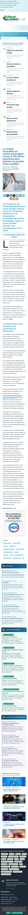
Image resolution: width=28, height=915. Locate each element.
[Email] (14, 198)
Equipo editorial (13, 897)
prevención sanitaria (6, 874)
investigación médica (13, 856)
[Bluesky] (20, 195)
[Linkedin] (10, 195)
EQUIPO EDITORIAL (12, 1)
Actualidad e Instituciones (13, 34)
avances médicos (16, 543)
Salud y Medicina (14, 169)
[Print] (10, 198)
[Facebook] (4, 195)
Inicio (3, 34)
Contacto (16, 899)
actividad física (18, 861)
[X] (7, 195)
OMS (21, 864)
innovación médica (20, 549)
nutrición (24, 854)
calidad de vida (12, 546)
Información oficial (19, 643)
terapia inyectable (7, 558)
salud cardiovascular (14, 869)
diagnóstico (22, 866)
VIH (23, 558)
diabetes (3, 859)
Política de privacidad (17, 912)
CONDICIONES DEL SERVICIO (6, 7)
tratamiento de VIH (16, 558)
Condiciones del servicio (6, 903)
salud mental (22, 856)
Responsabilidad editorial (6, 899)
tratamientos (4, 869)
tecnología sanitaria (13, 864)
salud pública (4, 854)
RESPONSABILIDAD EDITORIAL (7, 3)
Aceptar (8, 912)
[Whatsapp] (23, 195)
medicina (17, 552)
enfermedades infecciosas (8, 549)
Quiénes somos (4, 897)
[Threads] (14, 195)
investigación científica (8, 552)
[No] (26, 910)
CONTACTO (16, 3)
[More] (17, 198)
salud (11, 555)
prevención (5, 555)
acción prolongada (7, 543)
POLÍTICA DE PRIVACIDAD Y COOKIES (8, 5)
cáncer (16, 859)
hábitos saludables (5, 866)
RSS (16, 10)
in (9, 888)
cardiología (10, 859)
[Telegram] (17, 195)
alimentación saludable (6, 871)
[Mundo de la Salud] (14, 19)
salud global (4, 864)
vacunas (22, 859)
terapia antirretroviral (18, 555)
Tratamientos (6, 170)
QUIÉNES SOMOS (3, 1)
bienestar (5, 546)
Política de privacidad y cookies (8, 901)
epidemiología (15, 866)
